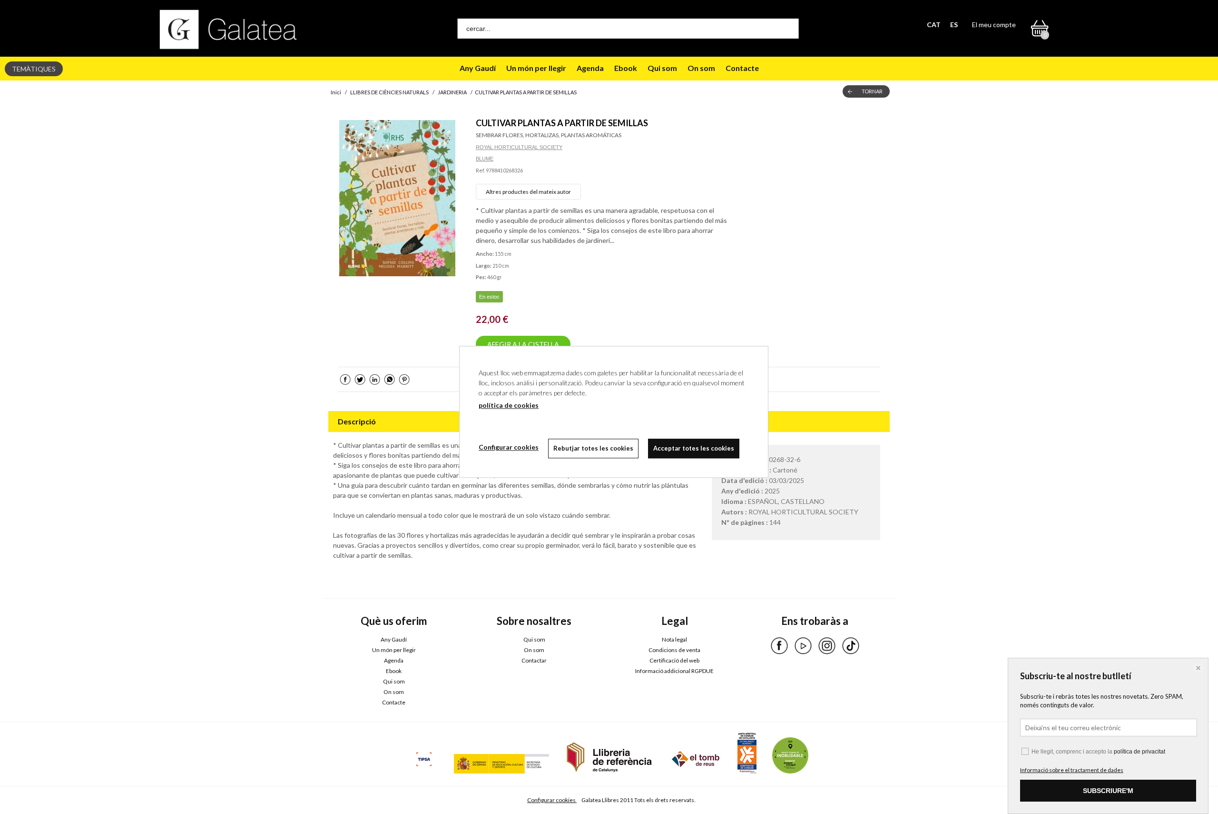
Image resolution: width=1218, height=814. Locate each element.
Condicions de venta (674, 649)
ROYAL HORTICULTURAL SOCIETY (519, 147)
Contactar (534, 660)
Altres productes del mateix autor (528, 191)
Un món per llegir (536, 67)
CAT (934, 24)
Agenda (590, 67)
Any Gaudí (478, 67)
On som (701, 67)
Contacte (742, 67)
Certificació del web (674, 660)
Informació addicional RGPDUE (674, 670)
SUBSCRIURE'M (1108, 790)
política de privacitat (1139, 751)
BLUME (484, 158)
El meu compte (994, 24)
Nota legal (674, 639)
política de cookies (509, 405)
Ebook (625, 67)
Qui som (662, 67)
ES (954, 24)
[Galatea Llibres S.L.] (228, 29)
